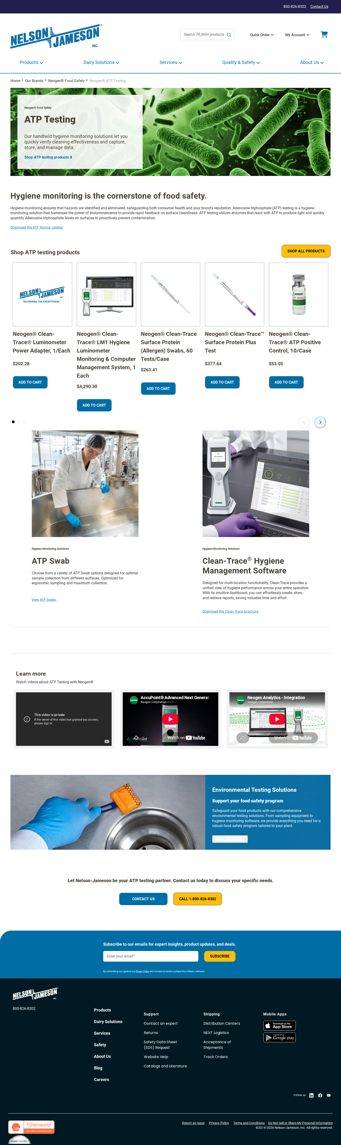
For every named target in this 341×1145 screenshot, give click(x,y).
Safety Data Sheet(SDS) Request (160, 1044)
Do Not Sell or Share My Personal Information (300, 1123)
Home (15, 81)
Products (102, 1010)
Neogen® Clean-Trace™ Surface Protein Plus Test (234, 342)
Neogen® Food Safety (66, 81)
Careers (101, 1079)
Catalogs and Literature (165, 1066)
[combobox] (207, 34)
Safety (100, 1044)
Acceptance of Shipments (217, 1044)
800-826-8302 (24, 1008)
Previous (304, 422)
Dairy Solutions (108, 1021)
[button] (260, 35)
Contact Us (319, 6)
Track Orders (215, 1056)
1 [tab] (13, 421)
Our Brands (34, 81)
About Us (102, 1056)
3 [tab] (24, 421)
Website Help (156, 1056)
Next (320, 422)
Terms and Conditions (249, 1123)
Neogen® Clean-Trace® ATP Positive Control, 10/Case (295, 342)
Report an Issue (193, 1123)
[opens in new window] (290, 1025)
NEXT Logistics (216, 1032)
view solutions (230, 839)
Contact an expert (161, 1023)
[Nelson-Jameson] (56, 36)
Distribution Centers (221, 1023)
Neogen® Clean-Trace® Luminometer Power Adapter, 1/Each (41, 342)
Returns (151, 1032)
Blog (98, 1067)
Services (102, 1033)
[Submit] (229, 34)
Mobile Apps (275, 1014)
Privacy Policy (142, 971)
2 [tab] (18, 421)
